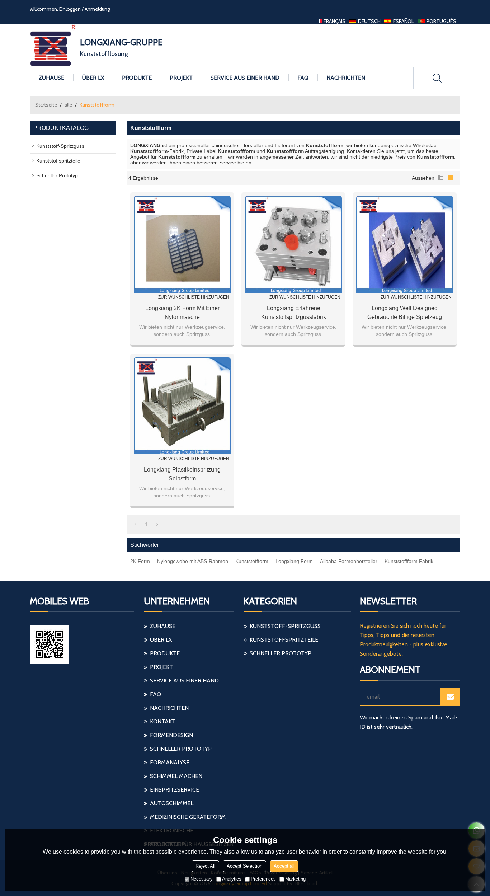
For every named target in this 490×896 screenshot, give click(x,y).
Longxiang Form (294, 561)
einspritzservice (174, 789)
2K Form (140, 561)
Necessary (201, 879)
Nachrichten (345, 77)
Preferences (263, 879)
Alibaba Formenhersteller (348, 561)
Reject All (205, 866)
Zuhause (51, 77)
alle (68, 105)
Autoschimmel (171, 803)
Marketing (295, 879)
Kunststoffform (251, 561)
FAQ (302, 77)
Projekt (181, 77)
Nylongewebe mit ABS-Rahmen (192, 561)
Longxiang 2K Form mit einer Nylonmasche (182, 312)
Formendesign (171, 735)
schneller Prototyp (181, 748)
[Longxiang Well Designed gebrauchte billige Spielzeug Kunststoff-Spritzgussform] (404, 244)
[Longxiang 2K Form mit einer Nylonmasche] (182, 244)
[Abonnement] (450, 696)
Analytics (231, 879)
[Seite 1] (135, 524)
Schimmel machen (176, 776)
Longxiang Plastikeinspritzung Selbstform (182, 474)
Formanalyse (169, 762)
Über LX (93, 77)
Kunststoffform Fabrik (409, 561)
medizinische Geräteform (188, 816)
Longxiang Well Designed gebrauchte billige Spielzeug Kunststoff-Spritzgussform (404, 313)
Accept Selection (244, 866)
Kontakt (162, 721)
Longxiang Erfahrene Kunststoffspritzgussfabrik (293, 312)
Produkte (137, 77)
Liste (440, 178)
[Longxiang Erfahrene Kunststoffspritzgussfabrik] (293, 244)
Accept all (284, 866)
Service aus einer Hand (245, 77)
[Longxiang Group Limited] (53, 45)
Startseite (46, 105)
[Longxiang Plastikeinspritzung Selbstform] (182, 405)
